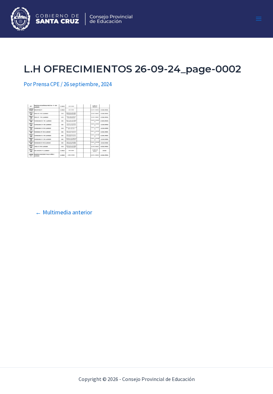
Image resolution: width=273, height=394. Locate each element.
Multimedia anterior (63, 212)
